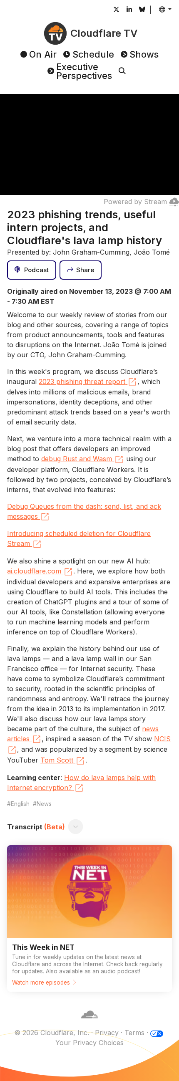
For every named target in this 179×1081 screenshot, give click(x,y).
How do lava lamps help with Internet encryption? (81, 782)
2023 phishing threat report (82, 381)
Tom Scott (56, 760)
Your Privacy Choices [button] (89, 1042)
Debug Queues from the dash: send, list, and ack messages (84, 511)
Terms (134, 1032)
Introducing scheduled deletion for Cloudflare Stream (79, 538)
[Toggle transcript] (75, 826)
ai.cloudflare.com (34, 571)
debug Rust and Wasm (76, 459)
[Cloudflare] (89, 1022)
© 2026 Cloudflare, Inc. (51, 1032)
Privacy (107, 1032)
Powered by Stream (135, 201)
